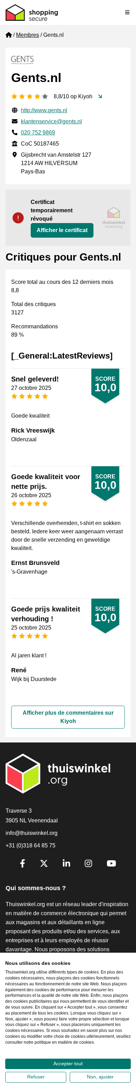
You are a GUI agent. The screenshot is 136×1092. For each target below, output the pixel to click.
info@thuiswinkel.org (32, 833)
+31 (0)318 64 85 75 (30, 845)
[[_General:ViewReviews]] (100, 96)
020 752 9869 (38, 133)
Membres (27, 35)
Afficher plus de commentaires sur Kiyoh (68, 717)
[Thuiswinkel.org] (32, 12)
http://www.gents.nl (44, 110)
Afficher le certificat (62, 230)
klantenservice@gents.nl (51, 121)
